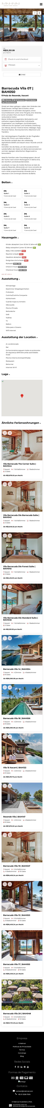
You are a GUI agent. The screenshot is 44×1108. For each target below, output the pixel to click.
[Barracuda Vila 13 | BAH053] (22, 896)
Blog (22, 1056)
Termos (22, 1050)
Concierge (22, 1053)
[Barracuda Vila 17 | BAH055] (22, 945)
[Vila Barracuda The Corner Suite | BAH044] (22, 445)
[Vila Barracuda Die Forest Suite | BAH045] (22, 547)
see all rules (6, 274)
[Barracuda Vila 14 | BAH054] (22, 650)
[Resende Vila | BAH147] (22, 798)
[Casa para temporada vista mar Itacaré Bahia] (22, 748)
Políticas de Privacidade (22, 1047)
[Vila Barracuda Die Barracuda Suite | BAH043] (22, 496)
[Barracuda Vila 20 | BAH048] (22, 994)
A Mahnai (22, 1043)
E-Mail (22, 75)
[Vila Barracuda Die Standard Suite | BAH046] (22, 599)
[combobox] (24, 65)
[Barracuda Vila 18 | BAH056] (22, 699)
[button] (1, 38)
